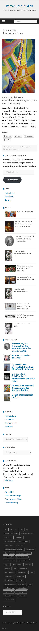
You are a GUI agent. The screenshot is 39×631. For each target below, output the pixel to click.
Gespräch (7, 565)
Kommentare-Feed (13, 499)
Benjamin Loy (8, 537)
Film (6, 553)
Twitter (8, 200)
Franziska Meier (9, 557)
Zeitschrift (9, 193)
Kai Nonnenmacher (25, 147)
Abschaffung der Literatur (11, 533)
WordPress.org (11, 502)
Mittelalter (20, 580)
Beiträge (8, 149)
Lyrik (32, 572)
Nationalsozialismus (10, 584)
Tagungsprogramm (20, 592)
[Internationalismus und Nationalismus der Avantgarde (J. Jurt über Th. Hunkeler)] (18, 66)
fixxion (12, 553)
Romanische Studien (19, 6)
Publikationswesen (9, 588)
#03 (16, 530)
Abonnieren (12, 179)
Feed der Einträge (13, 495)
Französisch (15, 149)
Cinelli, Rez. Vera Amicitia (25, 212)
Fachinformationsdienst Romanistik (13, 549)
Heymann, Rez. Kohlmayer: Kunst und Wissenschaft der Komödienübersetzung (23, 224)
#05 (27, 530)
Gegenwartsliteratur (23, 561)
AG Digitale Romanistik (26, 533)
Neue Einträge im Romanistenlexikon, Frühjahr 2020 (23, 253)
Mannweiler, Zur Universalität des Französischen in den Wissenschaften (25, 239)
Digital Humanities (23, 541)
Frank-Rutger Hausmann (23, 553)
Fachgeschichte (20, 545)
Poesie (29, 584)
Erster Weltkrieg (9, 545)
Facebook (9, 196)
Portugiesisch (11, 423)
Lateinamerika (23, 568)
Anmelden (9, 492)
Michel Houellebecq (9, 580)
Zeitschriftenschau (9, 600)
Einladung (8, 480)
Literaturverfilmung (22, 572)
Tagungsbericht (8, 592)
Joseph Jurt (7, 568)
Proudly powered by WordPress (11, 623)
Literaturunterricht (9, 572)
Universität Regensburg (10, 596)
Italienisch (10, 419)
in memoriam (28, 565)
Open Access (21, 584)
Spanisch (9, 426)
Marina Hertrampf (9, 576)
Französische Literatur (21, 557)
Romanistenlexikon (22, 588)
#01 (5, 530)
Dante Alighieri (18, 537)
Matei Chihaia (20, 576)
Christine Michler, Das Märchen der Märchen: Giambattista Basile (24, 306)
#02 (11, 530)
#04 (21, 530)
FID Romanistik (30, 549)
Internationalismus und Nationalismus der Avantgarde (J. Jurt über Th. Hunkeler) (19, 100)
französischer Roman (10, 561)
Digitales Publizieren (10, 541)
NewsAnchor (31, 623)
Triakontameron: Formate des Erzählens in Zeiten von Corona (25, 268)
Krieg (15, 568)
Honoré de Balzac (17, 565)
